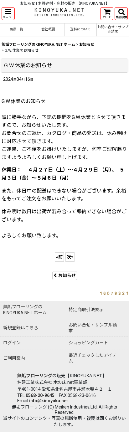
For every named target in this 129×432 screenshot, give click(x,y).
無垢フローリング (34, 375)
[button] (8, 13)
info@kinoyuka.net (48, 400)
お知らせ (67, 275)
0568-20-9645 (40, 395)
